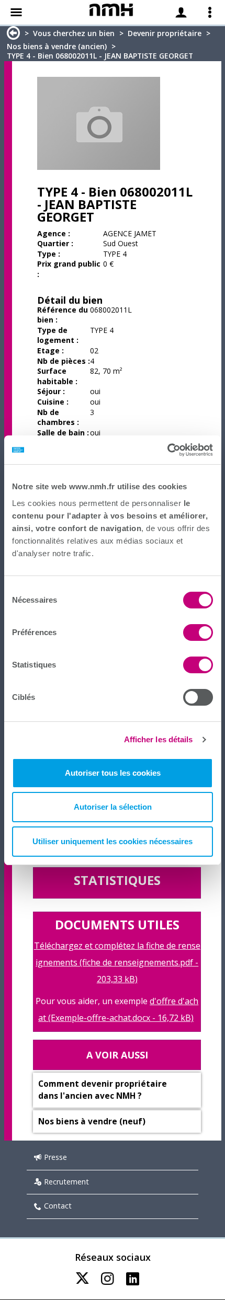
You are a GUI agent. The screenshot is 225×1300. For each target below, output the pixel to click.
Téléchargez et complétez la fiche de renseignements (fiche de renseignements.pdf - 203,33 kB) (117, 962)
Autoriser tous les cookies (113, 772)
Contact (58, 1206)
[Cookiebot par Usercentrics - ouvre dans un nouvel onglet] (167, 450)
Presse (55, 1157)
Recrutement (66, 1182)
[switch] (198, 632)
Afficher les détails (158, 739)
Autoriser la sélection (113, 806)
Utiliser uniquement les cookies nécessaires (112, 841)
